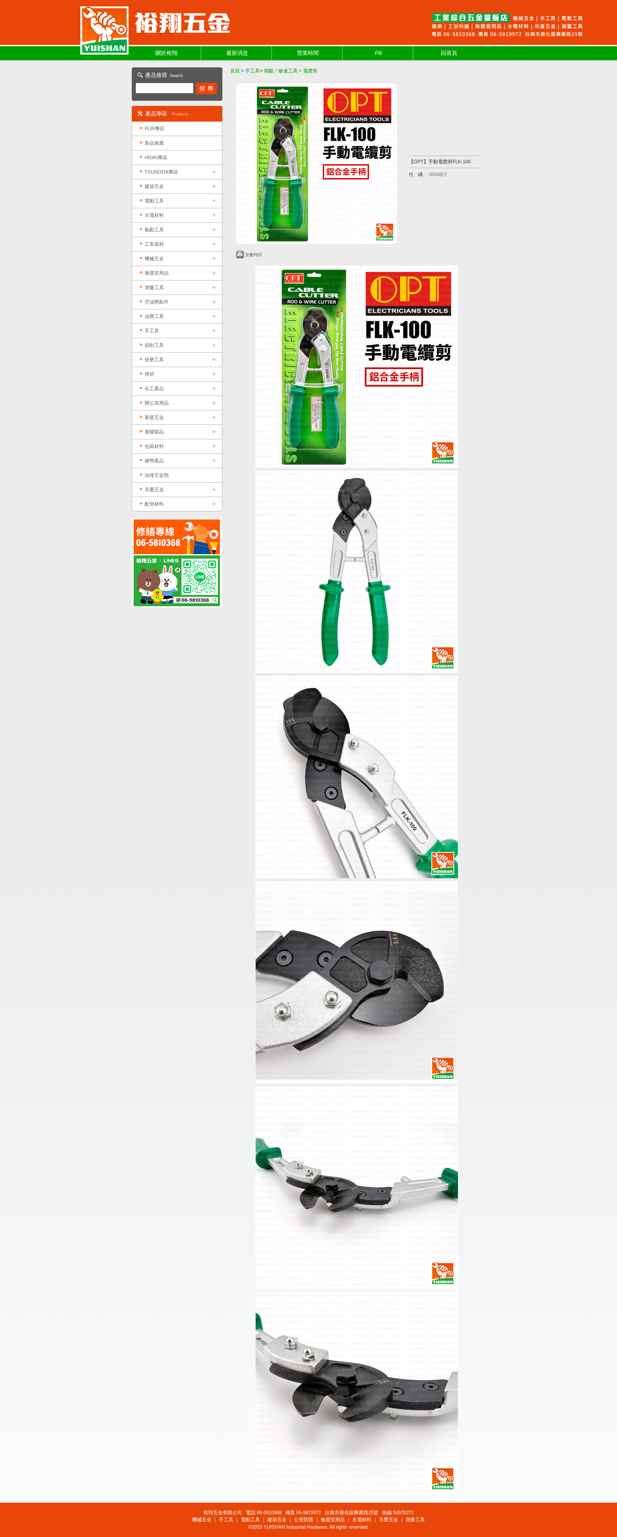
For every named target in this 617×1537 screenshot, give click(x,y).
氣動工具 (154, 229)
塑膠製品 (154, 431)
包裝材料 (154, 446)
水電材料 (154, 215)
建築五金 (154, 186)
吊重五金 (154, 489)
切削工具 (154, 345)
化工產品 (154, 388)
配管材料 (154, 504)
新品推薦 (154, 143)
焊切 (149, 374)
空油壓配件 (157, 302)
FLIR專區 (155, 128)
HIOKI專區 (156, 157)
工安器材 (154, 244)
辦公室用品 (157, 403)
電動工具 (154, 200)
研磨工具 (154, 359)
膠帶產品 (154, 460)
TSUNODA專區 (161, 172)
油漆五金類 (157, 475)
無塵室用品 (157, 273)
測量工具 (154, 287)
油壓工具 (154, 316)
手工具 (152, 330)
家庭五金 (154, 417)
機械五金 (154, 258)
